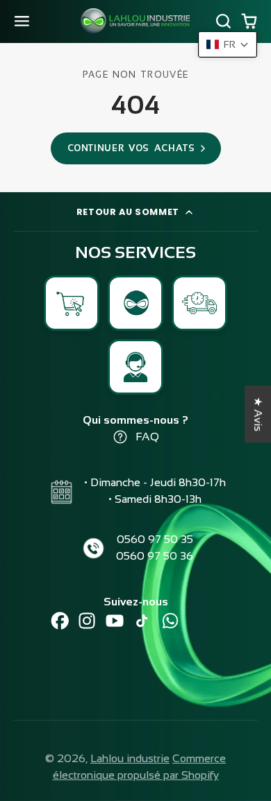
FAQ (147, 436)
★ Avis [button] (258, 414)
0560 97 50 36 (154, 556)
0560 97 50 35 (155, 539)
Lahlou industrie (130, 758)
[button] (227, 44)
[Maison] (135, 21)
